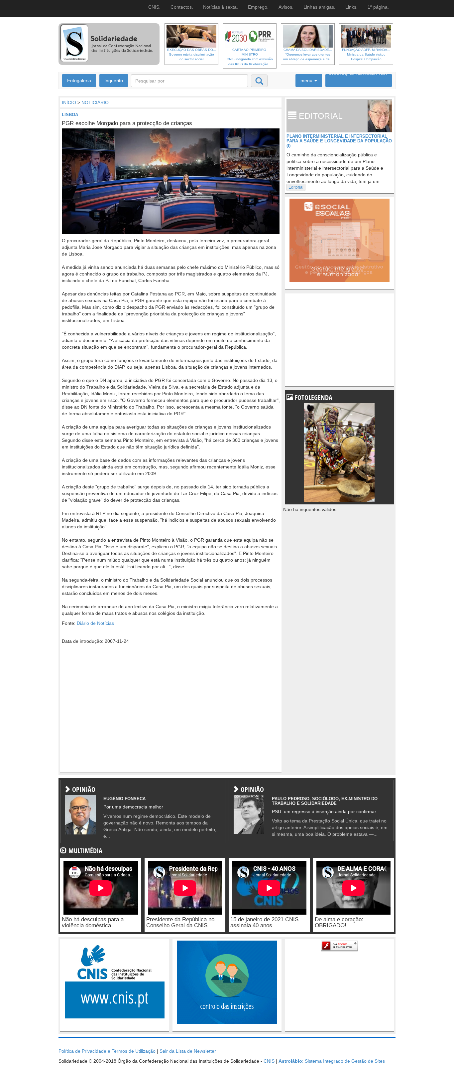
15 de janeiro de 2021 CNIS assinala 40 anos (264, 922)
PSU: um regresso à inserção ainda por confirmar (324, 811)
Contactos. (181, 7)
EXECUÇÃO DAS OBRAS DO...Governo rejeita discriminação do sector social (191, 54)
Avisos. (286, 7)
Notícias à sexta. (220, 7)
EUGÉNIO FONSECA (124, 798)
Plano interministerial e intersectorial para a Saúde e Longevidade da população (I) (339, 141)
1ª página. (378, 7)
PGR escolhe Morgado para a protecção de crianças (127, 123)
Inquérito (113, 80)
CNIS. (154, 7)
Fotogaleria (79, 80)
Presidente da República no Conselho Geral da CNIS (180, 922)
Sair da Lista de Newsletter (188, 1051)
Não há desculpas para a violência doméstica (93, 922)
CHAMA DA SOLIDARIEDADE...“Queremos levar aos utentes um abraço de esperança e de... (308, 54)
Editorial (295, 187)
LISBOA (70, 114)
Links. (351, 7)
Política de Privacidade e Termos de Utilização (107, 1051)
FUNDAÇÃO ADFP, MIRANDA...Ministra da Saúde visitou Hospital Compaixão (366, 54)
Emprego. (258, 7)
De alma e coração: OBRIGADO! (339, 922)
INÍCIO (69, 102)
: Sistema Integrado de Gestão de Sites (332, 1061)
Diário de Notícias (95, 623)
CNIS (269, 1061)
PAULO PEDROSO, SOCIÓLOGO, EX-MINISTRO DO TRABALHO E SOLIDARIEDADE (325, 801)
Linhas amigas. (319, 7)
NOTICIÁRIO (95, 102)
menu (307, 80)
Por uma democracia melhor (133, 806)
